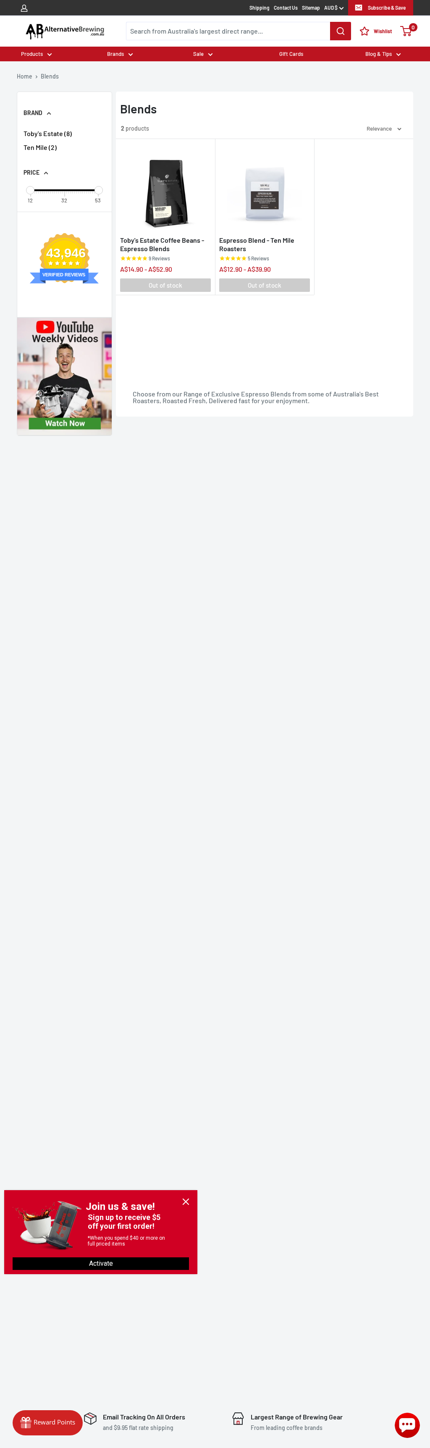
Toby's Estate (48, 133)
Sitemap (311, 7)
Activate (101, 1263)
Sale (198, 53)
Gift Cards (291, 53)
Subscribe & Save (387, 7)
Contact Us (286, 7)
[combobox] (238, 31)
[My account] (24, 7)
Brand (33, 112)
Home (24, 76)
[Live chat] (407, 1425)
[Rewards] (48, 1422)
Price (31, 172)
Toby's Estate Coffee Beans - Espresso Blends (162, 244)
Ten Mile (40, 147)
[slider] (30, 190)
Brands (115, 53)
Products (32, 53)
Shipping (259, 7)
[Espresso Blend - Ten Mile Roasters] (264, 187)
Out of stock (165, 285)
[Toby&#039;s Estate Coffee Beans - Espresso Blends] (165, 187)
